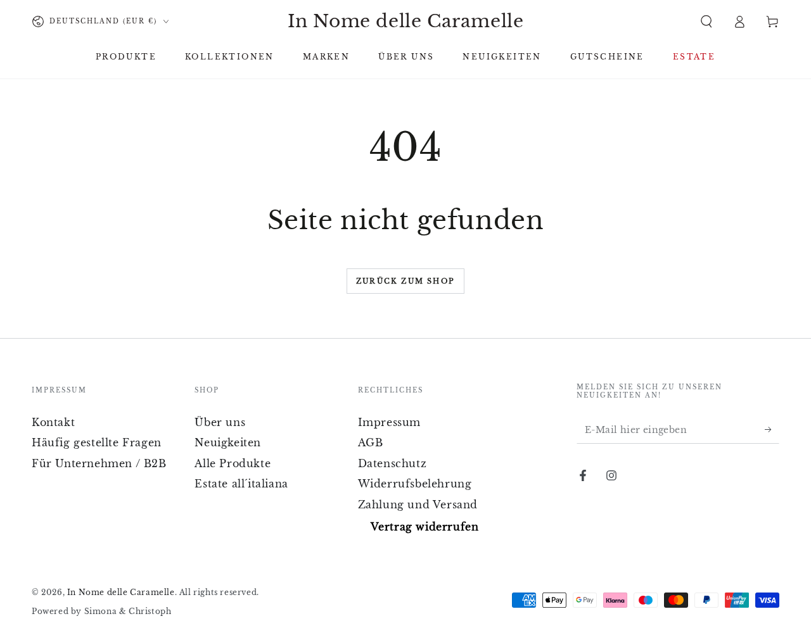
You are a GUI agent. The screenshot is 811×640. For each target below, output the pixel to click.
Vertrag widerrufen (425, 526)
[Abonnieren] (772, 429)
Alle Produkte (233, 463)
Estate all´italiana (241, 483)
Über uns (220, 422)
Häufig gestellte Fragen (97, 442)
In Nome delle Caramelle (121, 592)
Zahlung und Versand (418, 504)
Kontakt (53, 422)
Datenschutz (392, 463)
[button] (706, 21)
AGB (370, 442)
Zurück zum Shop (405, 281)
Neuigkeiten (228, 442)
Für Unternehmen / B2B (99, 463)
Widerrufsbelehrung (415, 483)
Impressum (389, 422)
